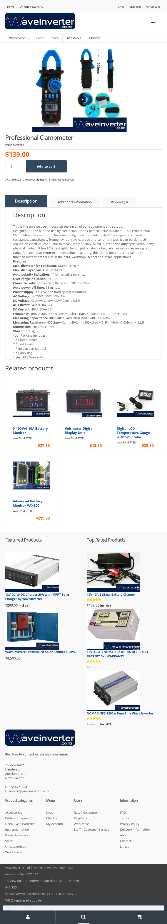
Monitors (41, 179)
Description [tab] (26, 201)
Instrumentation (17, 829)
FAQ (123, 812)
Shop (121, 6)
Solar (9, 841)
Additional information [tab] (75, 202)
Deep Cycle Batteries (20, 824)
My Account (153, 6)
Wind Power (14, 852)
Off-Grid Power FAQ (31, 6)
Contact (125, 841)
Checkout (135, 6)
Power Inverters (16, 835)
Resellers (80, 818)
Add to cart (46, 166)
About (124, 835)
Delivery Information (135, 829)
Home (11, 6)
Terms (124, 818)
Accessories (13, 812)
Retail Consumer (86, 812)
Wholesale (81, 824)
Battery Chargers (17, 818)
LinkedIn (126, 846)
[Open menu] (152, 21)
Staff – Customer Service (91, 829)
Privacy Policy (129, 824)
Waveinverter (18, 38)
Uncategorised (15, 846)
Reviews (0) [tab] (119, 202)
